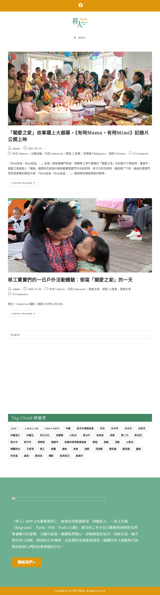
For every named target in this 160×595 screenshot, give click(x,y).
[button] (26, 562)
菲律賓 (99, 449)
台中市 (114, 428)
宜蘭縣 (59, 435)
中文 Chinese (20, 153)
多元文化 (45, 435)
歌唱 (95, 442)
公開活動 (36, 153)
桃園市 (54, 442)
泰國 (106, 442)
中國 (68, 428)
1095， (15, 428)
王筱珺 (30, 449)
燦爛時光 (15, 449)
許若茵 (14, 455)
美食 (75, 449)
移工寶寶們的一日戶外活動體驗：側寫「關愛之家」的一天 (70, 279)
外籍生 (30, 435)
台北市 (128, 428)
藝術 (138, 449)
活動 (117, 442)
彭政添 (100, 435)
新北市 (14, 442)
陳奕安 (38, 455)
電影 (51, 455)
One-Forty (52, 428)
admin (16, 148)
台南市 (141, 428)
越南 (26, 455)
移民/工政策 (73, 153)
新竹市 (27, 442)
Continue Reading (25, 182)
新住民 (138, 435)
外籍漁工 (15, 435)
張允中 (86, 435)
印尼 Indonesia (54, 153)
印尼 (102, 428)
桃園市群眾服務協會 (75, 442)
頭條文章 (125, 289)
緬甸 (64, 449)
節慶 (53, 449)
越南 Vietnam (117, 153)
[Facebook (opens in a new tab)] (80, 5)
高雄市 (79, 455)
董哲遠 (126, 449)
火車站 (129, 442)
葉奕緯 (112, 449)
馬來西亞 (64, 455)
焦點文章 (94, 289)
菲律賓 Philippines (94, 153)
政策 (112, 435)
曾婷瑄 (41, 442)
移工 (42, 449)
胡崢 (86, 449)
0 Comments (141, 153)
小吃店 (73, 435)
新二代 (124, 435)
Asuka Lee (32, 428)
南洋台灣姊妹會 (85, 428)
